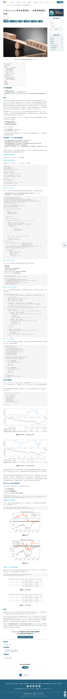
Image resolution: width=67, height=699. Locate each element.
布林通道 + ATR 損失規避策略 (10, 67)
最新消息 (7, 683)
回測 (21, 21)
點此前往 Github (8, 644)
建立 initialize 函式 (10, 72)
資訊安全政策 (54, 683)
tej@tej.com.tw (48, 688)
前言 (5, 66)
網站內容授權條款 (46, 683)
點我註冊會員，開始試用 (25, 637)
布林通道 (34, 150)
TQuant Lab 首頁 (8, 658)
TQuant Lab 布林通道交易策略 (11, 651)
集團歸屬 (56, 41)
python (6, 21)
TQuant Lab (13, 21)
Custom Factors (37, 193)
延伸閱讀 (6, 83)
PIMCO (34, 59)
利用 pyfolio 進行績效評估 (9, 77)
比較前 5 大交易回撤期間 (11, 79)
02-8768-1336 (40, 688)
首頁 (4, 5)
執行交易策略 (7, 75)
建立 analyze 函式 (10, 74)
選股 (41, 21)
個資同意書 (32, 683)
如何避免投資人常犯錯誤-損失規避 (16, 93)
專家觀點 (8, 5)
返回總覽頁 (26, 675)
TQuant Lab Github (8, 657)
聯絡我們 (60, 2)
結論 (5, 80)
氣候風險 (56, 43)
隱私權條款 (26, 683)
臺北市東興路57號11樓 (21, 688)
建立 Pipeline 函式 (10, 71)
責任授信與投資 (56, 47)
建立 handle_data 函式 (10, 73)
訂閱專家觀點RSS (27, 693)
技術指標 (27, 21)
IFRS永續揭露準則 (56, 45)
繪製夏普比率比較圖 (10, 78)
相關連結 (6, 84)
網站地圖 (59, 683)
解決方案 (12, 683)
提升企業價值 (56, 49)
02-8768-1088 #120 (32, 688)
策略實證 (34, 21)
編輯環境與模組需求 (10, 68)
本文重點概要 (7, 65)
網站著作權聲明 (39, 683)
